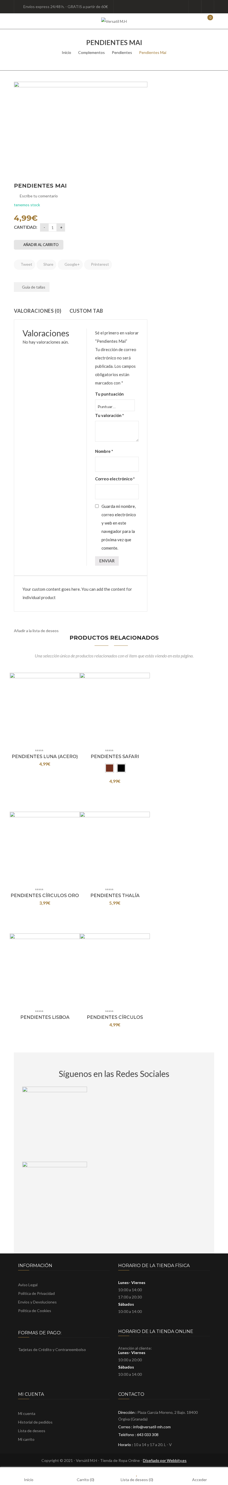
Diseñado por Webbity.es (165, 1460)
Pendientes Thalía (115, 895)
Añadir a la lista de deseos (36, 630)
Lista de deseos (208, 6)
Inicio (66, 52)
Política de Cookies (34, 1310)
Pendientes (122, 52)
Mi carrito (26, 1439)
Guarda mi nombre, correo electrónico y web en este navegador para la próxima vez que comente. (118, 527)
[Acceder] (195, 6)
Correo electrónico (115, 478)
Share (48, 264)
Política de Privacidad (36, 1293)
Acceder (199, 1479)
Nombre (104, 451)
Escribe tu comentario (39, 195)
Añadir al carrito (41, 244)
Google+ (72, 264)
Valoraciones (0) (37, 311)
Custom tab (86, 311)
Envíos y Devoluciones (37, 1302)
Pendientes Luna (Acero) (45, 756)
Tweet (26, 264)
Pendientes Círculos (115, 1017)
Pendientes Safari (115, 756)
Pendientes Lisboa (45, 1017)
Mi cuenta (26, 1413)
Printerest (99, 264)
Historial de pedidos (35, 1422)
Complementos (91, 52)
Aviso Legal (28, 1284)
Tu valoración (109, 415)
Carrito (85, 1479)
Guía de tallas (33, 287)
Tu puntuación (109, 393)
